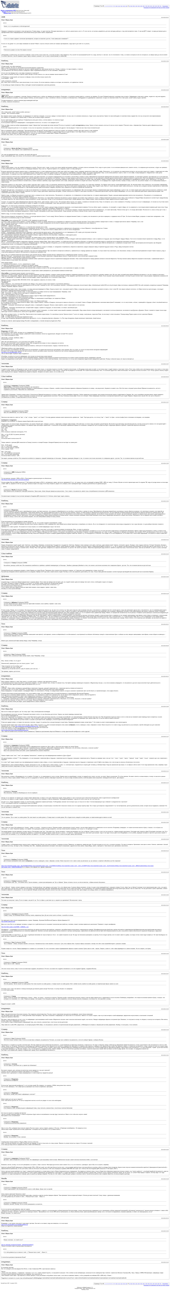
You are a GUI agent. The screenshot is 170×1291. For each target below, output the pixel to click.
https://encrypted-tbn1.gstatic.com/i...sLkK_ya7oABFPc (73, 865)
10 (116, 6)
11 (118, 6)
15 (124, 6)
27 (145, 6)
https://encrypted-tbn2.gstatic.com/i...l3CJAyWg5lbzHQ (15, 865)
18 (129, 6)
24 (140, 6)
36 (160, 6)
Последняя (165, 6)
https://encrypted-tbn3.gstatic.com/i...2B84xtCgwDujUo (130, 865)
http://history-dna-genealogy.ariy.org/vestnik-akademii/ (15, 479)
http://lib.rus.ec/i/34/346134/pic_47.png (11, 352)
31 (151, 6)
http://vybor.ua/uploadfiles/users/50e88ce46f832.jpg (14, 1224)
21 (134, 6)
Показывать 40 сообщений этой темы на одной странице (156, 7)
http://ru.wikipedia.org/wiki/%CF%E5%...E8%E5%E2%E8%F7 (17, 1244)
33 (155, 6)
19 (131, 6)
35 (158, 6)
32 (153, 6)
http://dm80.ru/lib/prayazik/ (8, 921)
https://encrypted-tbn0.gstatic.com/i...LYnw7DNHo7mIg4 (44, 865)
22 (136, 6)
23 (138, 6)
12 (119, 6)
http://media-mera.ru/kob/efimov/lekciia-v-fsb (26, 726)
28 (146, 6)
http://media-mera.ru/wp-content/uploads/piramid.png (14, 730)
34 (156, 6)
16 (126, 6)
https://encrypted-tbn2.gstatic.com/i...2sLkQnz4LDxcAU (102, 865)
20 (133, 6)
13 (121, 6)
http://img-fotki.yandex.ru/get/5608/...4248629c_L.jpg (15, 927)
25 (141, 6)
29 (148, 6)
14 (123, 6)
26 (143, 6)
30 (150, 6)
